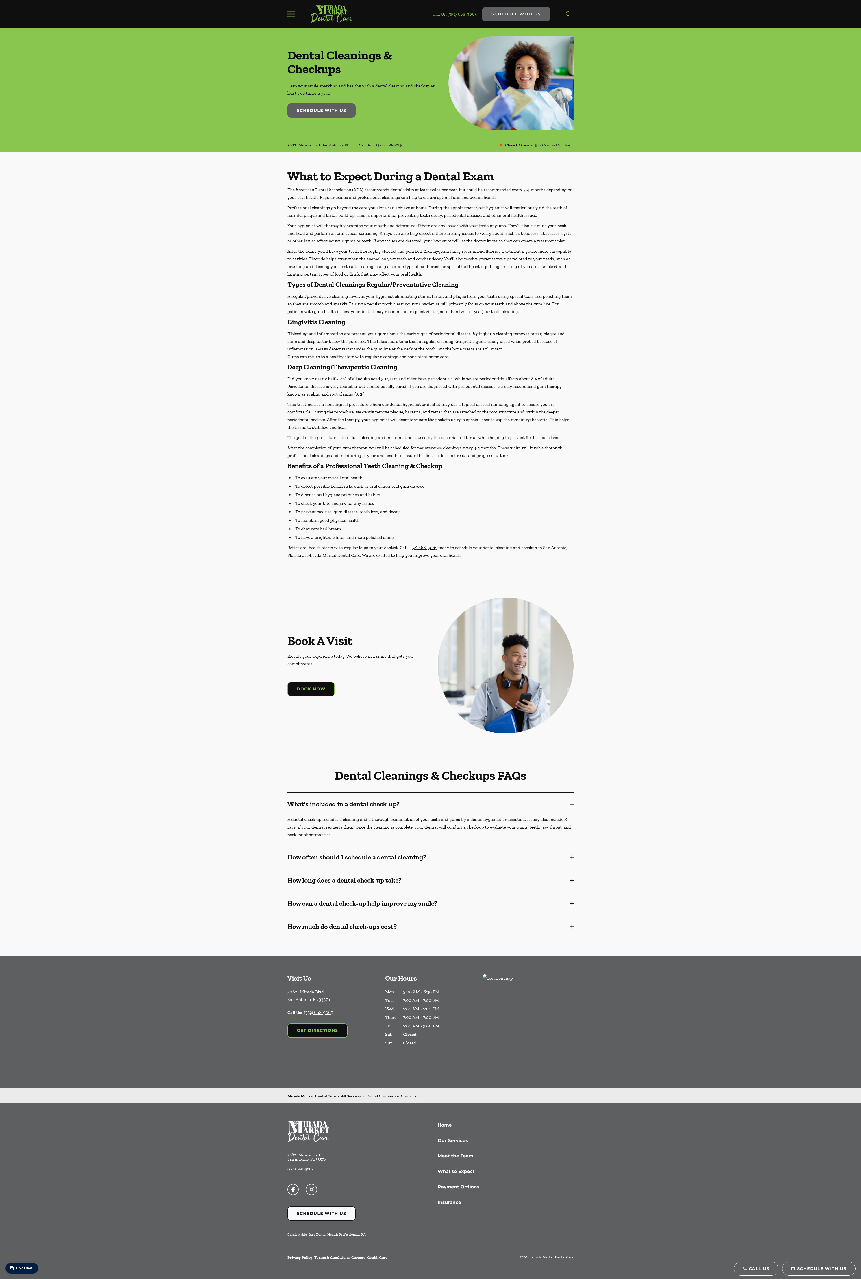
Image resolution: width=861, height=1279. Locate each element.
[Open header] (292, 14)
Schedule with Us (516, 14)
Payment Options (458, 1187)
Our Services (453, 1140)
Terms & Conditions (332, 1257)
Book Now (311, 689)
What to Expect (456, 1171)
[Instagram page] (311, 1189)
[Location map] (528, 1022)
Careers (358, 1257)
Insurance (449, 1202)
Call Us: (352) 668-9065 (454, 14)
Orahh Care (377, 1257)
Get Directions (317, 1030)
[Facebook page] (293, 1189)
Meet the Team (455, 1156)
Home (445, 1125)
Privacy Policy (299, 1257)
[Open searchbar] (569, 14)
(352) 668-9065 (389, 145)
